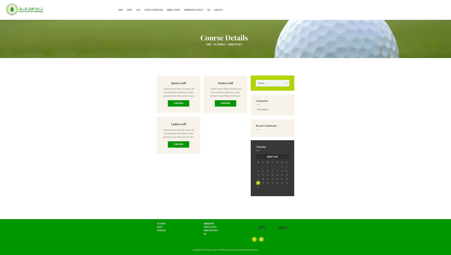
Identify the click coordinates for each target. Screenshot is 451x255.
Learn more (178, 103)
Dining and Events (211, 230)
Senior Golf (225, 83)
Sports (160, 227)
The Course (161, 223)
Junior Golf (178, 83)
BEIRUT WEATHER (272, 227)
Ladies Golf (178, 124)
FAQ (205, 233)
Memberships (209, 223)
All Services (219, 44)
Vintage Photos (210, 227)
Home (208, 44)
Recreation (161, 230)
